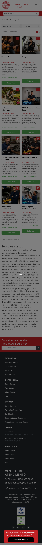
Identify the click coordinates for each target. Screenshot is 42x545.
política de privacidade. (23, 535)
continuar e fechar (21, 539)
